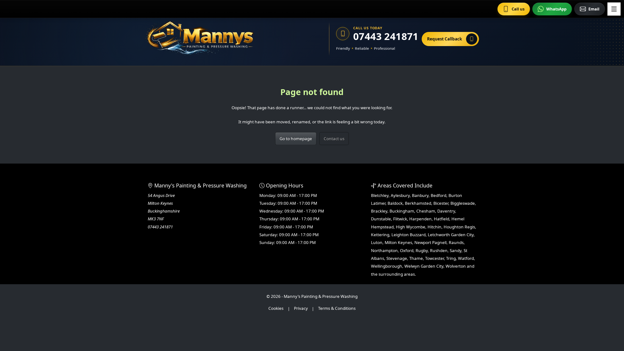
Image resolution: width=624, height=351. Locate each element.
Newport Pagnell (430, 242)
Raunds (456, 242)
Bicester (440, 203)
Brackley (379, 211)
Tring (451, 258)
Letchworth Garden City (451, 234)
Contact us (334, 138)
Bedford (438, 195)
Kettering (380, 234)
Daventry (446, 211)
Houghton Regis (459, 227)
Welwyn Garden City (423, 266)
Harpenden (420, 219)
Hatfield (441, 219)
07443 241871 (384, 36)
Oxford (406, 250)
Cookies (275, 308)
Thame (416, 258)
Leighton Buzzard (408, 234)
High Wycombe (410, 227)
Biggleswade (462, 203)
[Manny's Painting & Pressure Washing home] (223, 39)
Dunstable (381, 219)
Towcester (434, 258)
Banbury (420, 195)
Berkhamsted (418, 203)
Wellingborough (386, 266)
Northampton (384, 250)
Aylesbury (400, 195)
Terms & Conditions (337, 308)
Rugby (422, 250)
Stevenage (396, 258)
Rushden (439, 250)
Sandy (455, 250)
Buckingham (402, 211)
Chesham (425, 211)
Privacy (301, 308)
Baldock (395, 203)
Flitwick (400, 219)
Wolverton (456, 266)
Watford (466, 258)
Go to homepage (296, 138)
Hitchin (434, 227)
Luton (376, 242)
